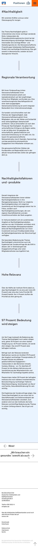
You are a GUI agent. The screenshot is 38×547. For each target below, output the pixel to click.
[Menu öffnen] (35, 3)
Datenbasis (5, 524)
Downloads (5, 522)
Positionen (19, 3)
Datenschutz (6, 528)
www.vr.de (5, 516)
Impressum (5, 530)
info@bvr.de (5, 506)
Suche (4, 532)
